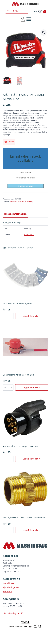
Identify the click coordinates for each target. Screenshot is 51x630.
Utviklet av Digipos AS (13, 613)
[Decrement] (5, 316)
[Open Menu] (28, 19)
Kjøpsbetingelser (11, 587)
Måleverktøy (29, 201)
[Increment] (11, 316)
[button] (43, 32)
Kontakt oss (8, 583)
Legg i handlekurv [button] (31, 316)
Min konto (7, 591)
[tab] (15, 213)
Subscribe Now (25, 186)
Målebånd (21, 201)
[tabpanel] (25, 229)
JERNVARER (13, 201)
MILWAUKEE (29, 234)
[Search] (8, 11)
